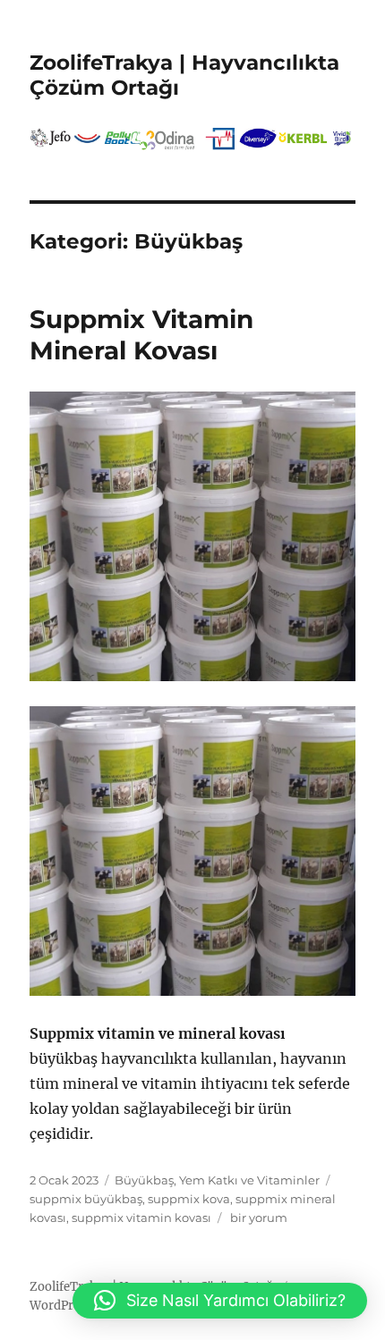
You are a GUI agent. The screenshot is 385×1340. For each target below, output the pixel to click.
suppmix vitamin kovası (141, 1217)
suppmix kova (189, 1199)
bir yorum (257, 1217)
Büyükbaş (144, 1180)
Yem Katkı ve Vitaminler (249, 1180)
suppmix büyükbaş (86, 1199)
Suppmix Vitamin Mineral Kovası (141, 335)
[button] (220, 1301)
